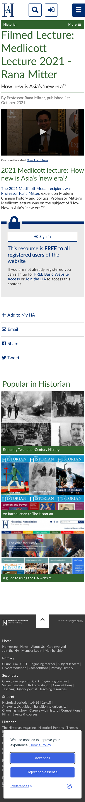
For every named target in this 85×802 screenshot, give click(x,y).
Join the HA (36, 279)
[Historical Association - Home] (15, 624)
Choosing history (14, 710)
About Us (38, 646)
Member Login (31, 650)
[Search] (35, 10)
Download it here (37, 160)
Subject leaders (68, 664)
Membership (54, 650)
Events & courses (24, 714)
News (24, 646)
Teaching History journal (19, 689)
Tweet (13, 358)
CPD (23, 664)
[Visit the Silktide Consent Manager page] (69, 786)
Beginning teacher (42, 664)
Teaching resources (53, 689)
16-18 (46, 702)
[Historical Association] (8, 11)
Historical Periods (51, 727)
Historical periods (14, 702)
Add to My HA (21, 315)
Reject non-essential (42, 772)
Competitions (38, 668)
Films (6, 714)
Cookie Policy (40, 744)
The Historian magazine (19, 727)
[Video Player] (42, 132)
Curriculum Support (16, 681)
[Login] (51, 10)
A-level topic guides (16, 706)
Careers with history (43, 710)
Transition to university (50, 706)
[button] (42, 131)
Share (13, 344)
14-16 (34, 702)
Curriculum (10, 664)
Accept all (42, 758)
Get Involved (56, 646)
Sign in (44, 237)
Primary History (62, 668)
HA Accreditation (14, 668)
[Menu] (78, 10)
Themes (72, 727)
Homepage (10, 646)
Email (12, 329)
